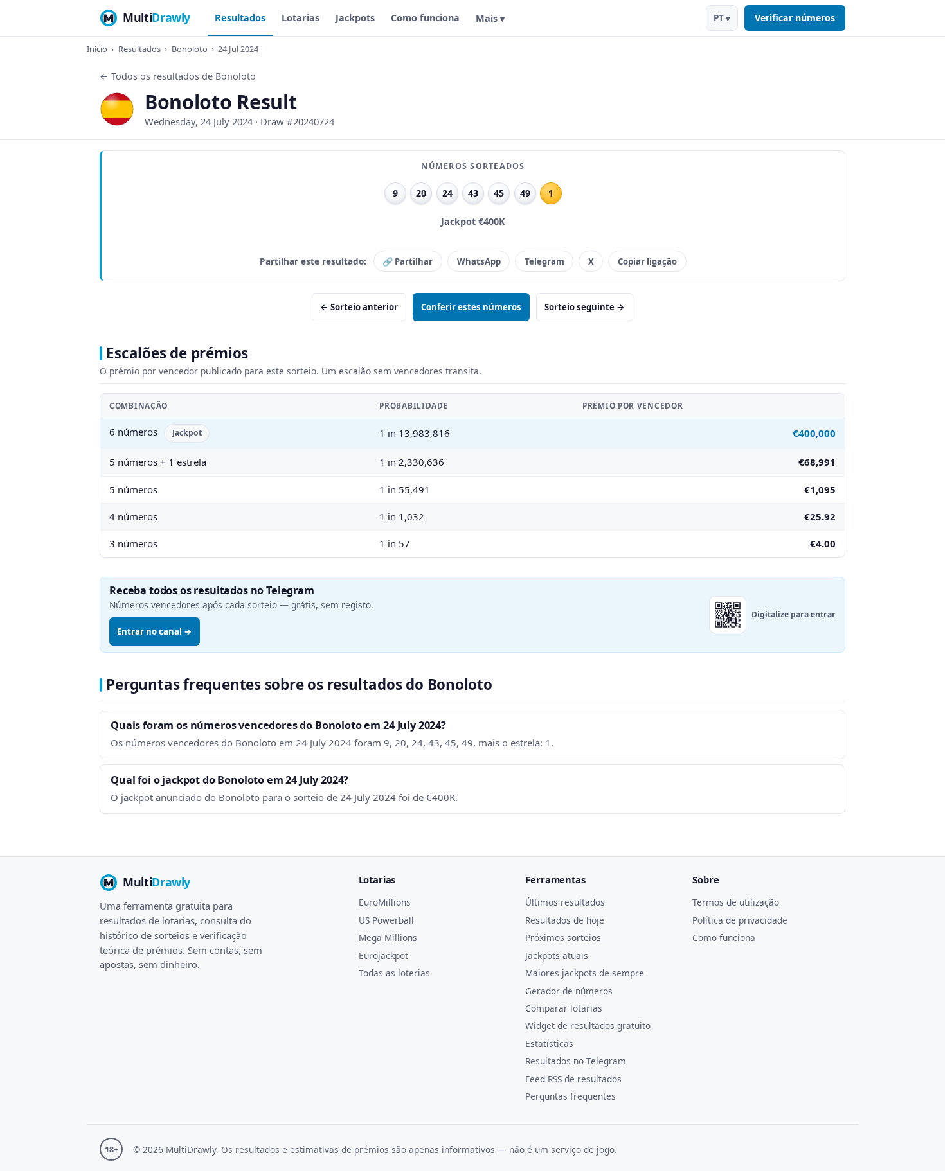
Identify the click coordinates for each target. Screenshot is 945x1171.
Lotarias (301, 18)
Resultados (240, 18)
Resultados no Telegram (575, 1061)
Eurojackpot (383, 955)
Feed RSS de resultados (573, 1079)
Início (97, 49)
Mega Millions (388, 937)
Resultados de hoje (564, 920)
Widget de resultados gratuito (588, 1025)
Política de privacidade (740, 920)
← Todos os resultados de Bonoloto (178, 76)
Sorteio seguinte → (584, 307)
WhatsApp (479, 261)
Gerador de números (569, 991)
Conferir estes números (471, 307)
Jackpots (355, 18)
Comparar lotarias (563, 1008)
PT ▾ (722, 18)
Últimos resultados (565, 902)
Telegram (544, 261)
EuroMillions (385, 902)
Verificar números (795, 18)
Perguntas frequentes (570, 1096)
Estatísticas (549, 1043)
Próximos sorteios (563, 937)
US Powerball (386, 920)
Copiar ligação (647, 261)
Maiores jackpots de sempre (584, 973)
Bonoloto (190, 49)
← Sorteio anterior (359, 307)
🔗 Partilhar (407, 261)
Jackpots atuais (556, 955)
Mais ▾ (490, 18)
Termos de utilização (735, 902)
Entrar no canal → (154, 631)
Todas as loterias (394, 973)
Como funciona (425, 18)
